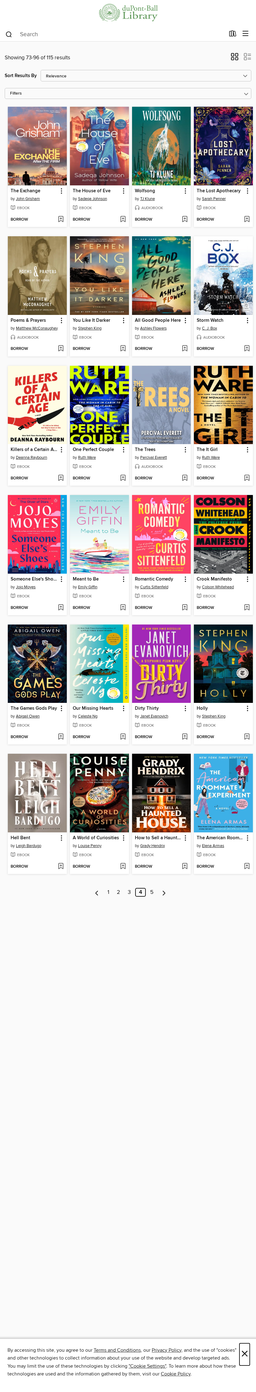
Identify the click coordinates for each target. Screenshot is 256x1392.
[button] (235, 59)
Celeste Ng (87, 716)
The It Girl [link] (207, 450)
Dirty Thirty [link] (147, 708)
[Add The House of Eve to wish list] (123, 220)
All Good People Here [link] (158, 320)
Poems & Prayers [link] (28, 320)
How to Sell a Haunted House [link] (158, 838)
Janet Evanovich (154, 716)
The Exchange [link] (25, 191)
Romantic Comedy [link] (154, 579)
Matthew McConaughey (37, 328)
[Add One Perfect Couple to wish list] (123, 478)
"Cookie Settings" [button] (147, 1366)
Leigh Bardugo (28, 845)
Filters (16, 93)
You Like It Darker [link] (91, 320)
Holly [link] (202, 708)
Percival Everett (153, 457)
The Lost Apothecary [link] (219, 191)
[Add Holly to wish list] (247, 737)
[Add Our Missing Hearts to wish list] (123, 737)
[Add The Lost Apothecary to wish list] (247, 220)
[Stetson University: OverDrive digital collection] (128, 13)
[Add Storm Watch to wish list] (247, 349)
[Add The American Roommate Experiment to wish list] (247, 867)
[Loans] (233, 34)
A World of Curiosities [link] (96, 838)
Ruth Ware (87, 457)
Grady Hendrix (152, 845)
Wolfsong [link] (145, 191)
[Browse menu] (245, 34)
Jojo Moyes (26, 587)
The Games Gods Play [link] (34, 708)
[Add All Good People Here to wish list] (185, 349)
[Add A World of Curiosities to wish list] (123, 867)
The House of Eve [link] (92, 191)
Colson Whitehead (218, 587)
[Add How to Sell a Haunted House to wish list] (185, 867)
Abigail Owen (28, 716)
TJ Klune (147, 198)
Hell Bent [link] (20, 838)
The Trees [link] (145, 450)
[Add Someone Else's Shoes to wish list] (61, 608)
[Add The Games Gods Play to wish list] (61, 737)
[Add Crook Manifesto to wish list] (247, 608)
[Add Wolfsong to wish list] (185, 220)
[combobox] (115, 34)
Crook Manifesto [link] (214, 579)
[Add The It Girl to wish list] (247, 478)
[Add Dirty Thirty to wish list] (185, 737)
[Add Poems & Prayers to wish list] (61, 349)
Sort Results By (21, 76)
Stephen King (89, 328)
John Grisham (28, 198)
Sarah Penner (214, 198)
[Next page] (164, 892)
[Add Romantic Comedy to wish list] (185, 608)
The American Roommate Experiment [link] (220, 838)
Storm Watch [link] (210, 320)
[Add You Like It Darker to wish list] (123, 349)
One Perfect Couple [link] (93, 450)
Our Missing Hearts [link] (93, 708)
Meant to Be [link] (86, 579)
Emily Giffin (87, 587)
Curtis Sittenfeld (154, 587)
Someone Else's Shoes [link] (34, 579)
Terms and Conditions (117, 1350)
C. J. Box (209, 328)
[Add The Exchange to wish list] (61, 220)
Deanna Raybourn (31, 457)
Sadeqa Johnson (92, 198)
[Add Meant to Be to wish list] (123, 608)
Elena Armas (213, 845)
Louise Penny (89, 845)
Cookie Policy (175, 1374)
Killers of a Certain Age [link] (34, 450)
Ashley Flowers (153, 328)
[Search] (9, 34)
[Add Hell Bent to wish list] (61, 867)
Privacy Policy (166, 1350)
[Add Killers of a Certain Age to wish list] (61, 478)
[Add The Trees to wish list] (185, 478)
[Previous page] (97, 892)
